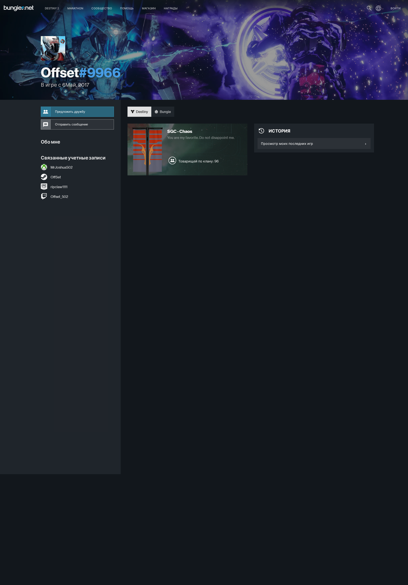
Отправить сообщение (71, 124)
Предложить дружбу (70, 111)
